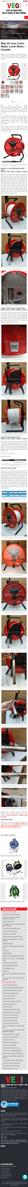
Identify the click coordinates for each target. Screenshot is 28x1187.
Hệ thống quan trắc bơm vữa (10, 962)
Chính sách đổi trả (5, 1170)
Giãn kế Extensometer (8, 921)
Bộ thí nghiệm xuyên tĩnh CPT (10, 965)
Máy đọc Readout (7, 953)
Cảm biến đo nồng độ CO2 (9, 1045)
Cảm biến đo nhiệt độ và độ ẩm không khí (13, 987)
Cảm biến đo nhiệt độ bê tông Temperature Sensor (13, 947)
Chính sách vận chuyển (6, 1175)
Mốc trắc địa (6, 971)
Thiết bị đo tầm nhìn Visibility (10, 1042)
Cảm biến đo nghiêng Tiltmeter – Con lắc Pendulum (12, 940)
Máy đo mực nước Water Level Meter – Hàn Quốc (12, 878)
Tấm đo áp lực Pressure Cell (10, 931)
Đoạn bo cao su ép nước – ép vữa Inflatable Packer (13, 959)
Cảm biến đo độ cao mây (9, 995)
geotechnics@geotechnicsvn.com (11, 827)
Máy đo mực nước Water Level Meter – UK (11, 855)
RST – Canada (19, 815)
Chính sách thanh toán (6, 1174)
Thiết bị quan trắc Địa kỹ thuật (7, 32)
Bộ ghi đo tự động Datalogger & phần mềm (13, 956)
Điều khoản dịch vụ (5, 1177)
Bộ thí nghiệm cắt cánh (8, 968)
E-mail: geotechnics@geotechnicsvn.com (11, 1131)
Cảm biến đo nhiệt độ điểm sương (11, 1048)
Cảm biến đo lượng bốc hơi (10, 1004)
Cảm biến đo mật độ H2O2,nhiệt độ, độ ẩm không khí (13, 1057)
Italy (26, 815)
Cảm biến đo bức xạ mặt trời (10, 1020)
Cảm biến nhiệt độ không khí (10, 985)
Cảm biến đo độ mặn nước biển (11, 1037)
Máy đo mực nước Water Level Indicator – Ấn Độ (12, 901)
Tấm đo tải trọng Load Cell (9, 933)
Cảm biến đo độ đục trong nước (11, 1023)
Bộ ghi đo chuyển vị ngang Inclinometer (13, 936)
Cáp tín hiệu (6, 950)
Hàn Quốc (4, 817)
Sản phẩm (10, 30)
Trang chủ (3, 30)
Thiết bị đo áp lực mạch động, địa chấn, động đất (13, 974)
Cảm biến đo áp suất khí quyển (10, 993)
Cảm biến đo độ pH (7, 1006)
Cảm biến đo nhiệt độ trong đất (10, 1015)
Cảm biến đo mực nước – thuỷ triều (11, 1012)
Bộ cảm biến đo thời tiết (9, 998)
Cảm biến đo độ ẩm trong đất (10, 1017)
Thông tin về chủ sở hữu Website (8, 1166)
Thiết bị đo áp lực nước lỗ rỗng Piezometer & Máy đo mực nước (13, 925)
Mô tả (12, 102)
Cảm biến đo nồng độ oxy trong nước (12, 1001)
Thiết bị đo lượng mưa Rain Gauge (11, 1009)
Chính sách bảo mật (5, 1172)
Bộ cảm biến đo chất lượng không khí (12, 1050)
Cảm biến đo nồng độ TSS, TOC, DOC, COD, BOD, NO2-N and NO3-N (13, 1031)
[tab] (14, 102)
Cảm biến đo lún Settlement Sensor (11, 928)
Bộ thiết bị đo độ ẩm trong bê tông (11, 1063)
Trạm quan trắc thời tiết (8, 1039)
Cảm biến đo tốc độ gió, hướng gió (11, 1034)
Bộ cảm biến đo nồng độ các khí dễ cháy (13, 1053)
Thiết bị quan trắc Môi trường (9, 982)
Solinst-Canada (4, 36)
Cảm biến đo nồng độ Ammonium (11, 1065)
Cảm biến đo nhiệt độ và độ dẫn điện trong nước (13, 1026)
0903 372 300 (10, 1)
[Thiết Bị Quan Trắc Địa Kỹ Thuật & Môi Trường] (14, 5)
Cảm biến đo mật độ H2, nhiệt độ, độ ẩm (13, 1060)
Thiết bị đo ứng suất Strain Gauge (11, 914)
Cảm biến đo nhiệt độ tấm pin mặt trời (12, 990)
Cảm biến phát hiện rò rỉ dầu (10, 1068)
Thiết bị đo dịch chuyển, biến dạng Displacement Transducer (11, 918)
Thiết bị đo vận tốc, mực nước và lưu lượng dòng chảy (13, 978)
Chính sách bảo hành (5, 1168)
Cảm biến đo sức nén (8, 943)
